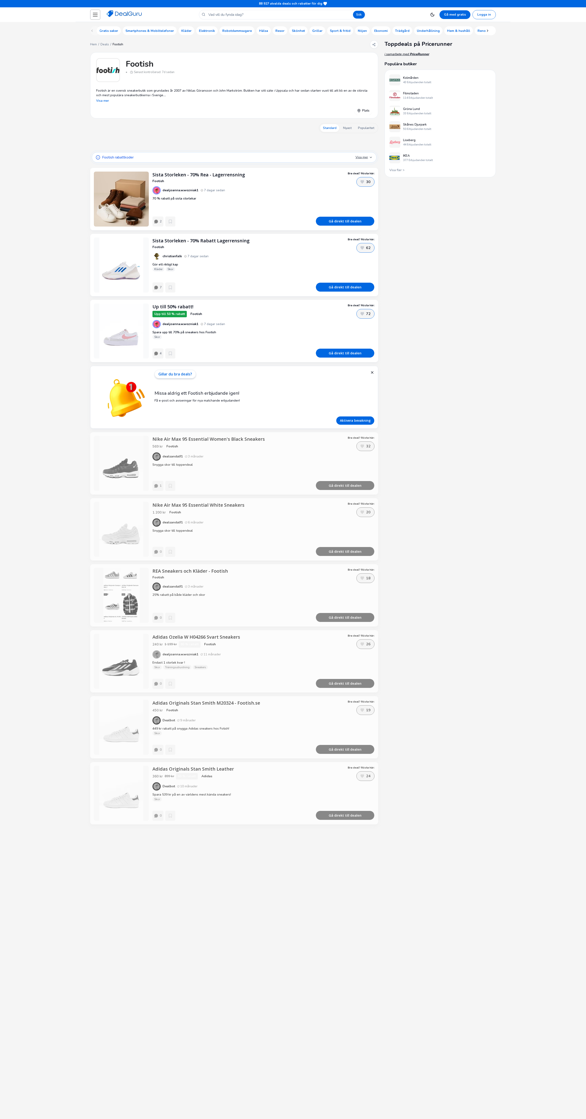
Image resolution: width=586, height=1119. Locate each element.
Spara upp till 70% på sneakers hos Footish (184, 332)
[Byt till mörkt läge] (432, 15)
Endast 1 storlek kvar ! (168, 662)
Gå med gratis (455, 14)
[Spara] (170, 221)
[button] (95, 15)
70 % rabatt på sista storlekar (174, 198)
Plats (365, 110)
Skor (170, 269)
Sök (359, 14)
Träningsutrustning (177, 667)
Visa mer (102, 100)
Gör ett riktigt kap (165, 264)
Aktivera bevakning (355, 420)
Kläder (158, 269)
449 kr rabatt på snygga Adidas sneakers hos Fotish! (190, 728)
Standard (329, 128)
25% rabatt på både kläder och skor (178, 595)
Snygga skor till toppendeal (172, 464)
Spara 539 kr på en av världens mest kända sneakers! (191, 794)
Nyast (347, 128)
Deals (104, 44)
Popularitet (366, 128)
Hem (93, 44)
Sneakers (200, 667)
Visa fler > (396, 170)
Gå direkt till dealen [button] (345, 221)
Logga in (484, 14)
